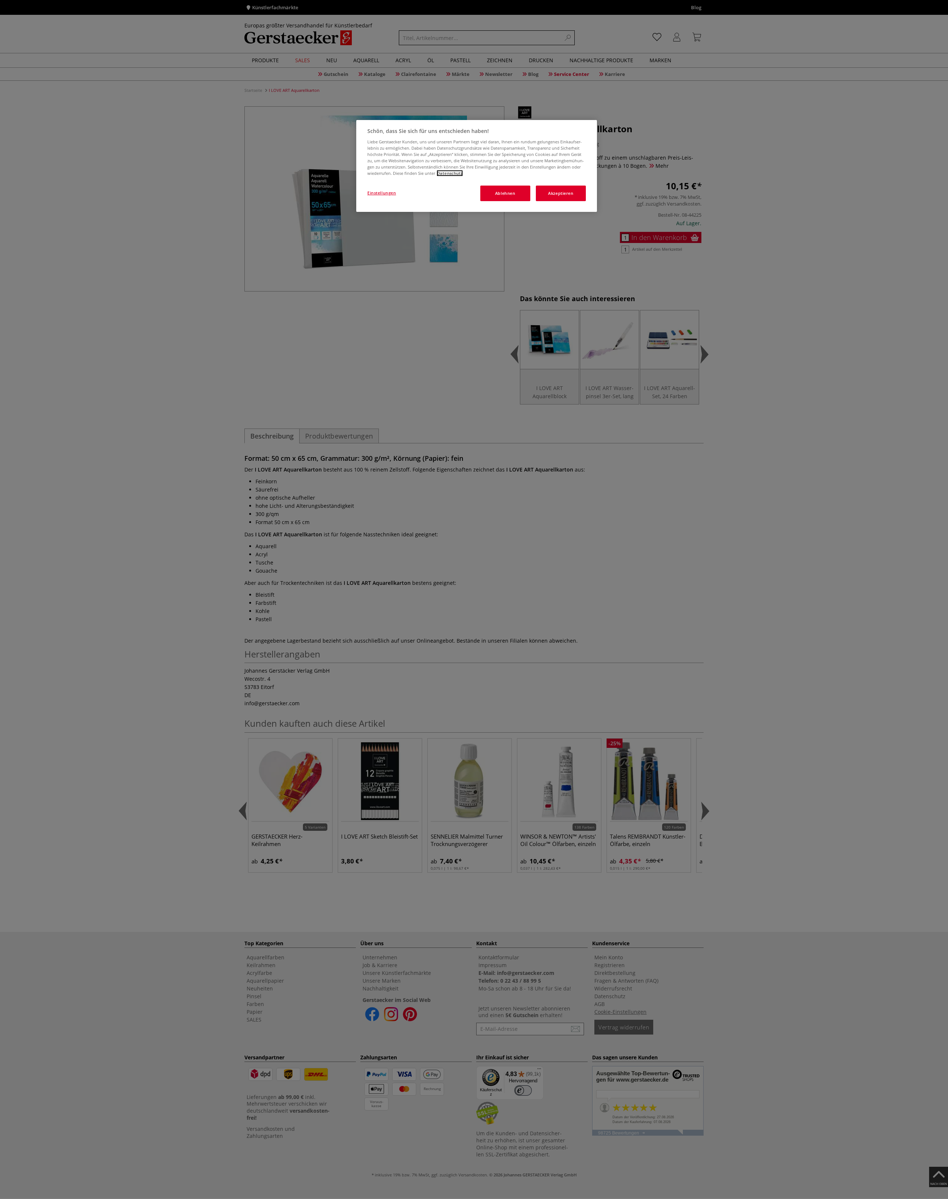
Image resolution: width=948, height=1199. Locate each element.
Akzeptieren (560, 193)
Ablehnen (505, 193)
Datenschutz (450, 173)
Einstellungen (381, 193)
